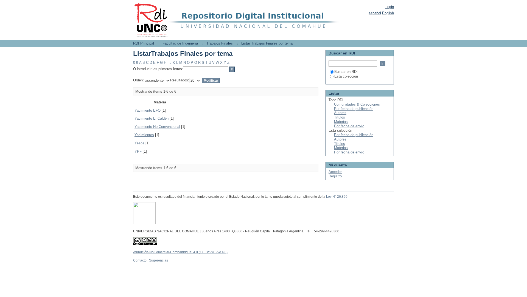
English (388, 13)
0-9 (135, 63)
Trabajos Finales (219, 43)
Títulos (339, 117)
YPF (138, 151)
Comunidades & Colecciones (357, 104)
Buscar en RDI (346, 72)
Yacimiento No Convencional (157, 127)
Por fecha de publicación (353, 109)
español (375, 13)
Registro (335, 176)
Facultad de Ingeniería (180, 43)
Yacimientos (144, 135)
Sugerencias (158, 260)
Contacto (140, 260)
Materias (341, 122)
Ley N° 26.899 (336, 197)
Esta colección (346, 76)
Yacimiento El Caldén (151, 118)
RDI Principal (143, 43)
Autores (340, 113)
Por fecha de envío (349, 126)
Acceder (335, 172)
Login (389, 7)
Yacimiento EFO (147, 110)
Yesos (139, 143)
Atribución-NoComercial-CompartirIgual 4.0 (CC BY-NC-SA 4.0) (180, 252)
